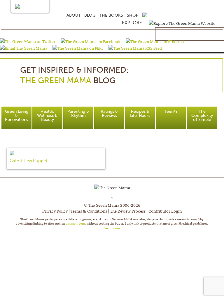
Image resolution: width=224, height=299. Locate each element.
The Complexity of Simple (202, 115)
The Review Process (128, 211)
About (73, 15)
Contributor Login (165, 211)
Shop (133, 15)
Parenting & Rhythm (78, 113)
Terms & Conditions (89, 211)
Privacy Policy (55, 211)
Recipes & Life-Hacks (140, 113)
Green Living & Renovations (16, 115)
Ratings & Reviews (109, 113)
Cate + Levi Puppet (28, 160)
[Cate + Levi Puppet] (56, 153)
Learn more (112, 227)
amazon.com (75, 223)
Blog (90, 15)
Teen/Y (171, 111)
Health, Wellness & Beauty (47, 115)
